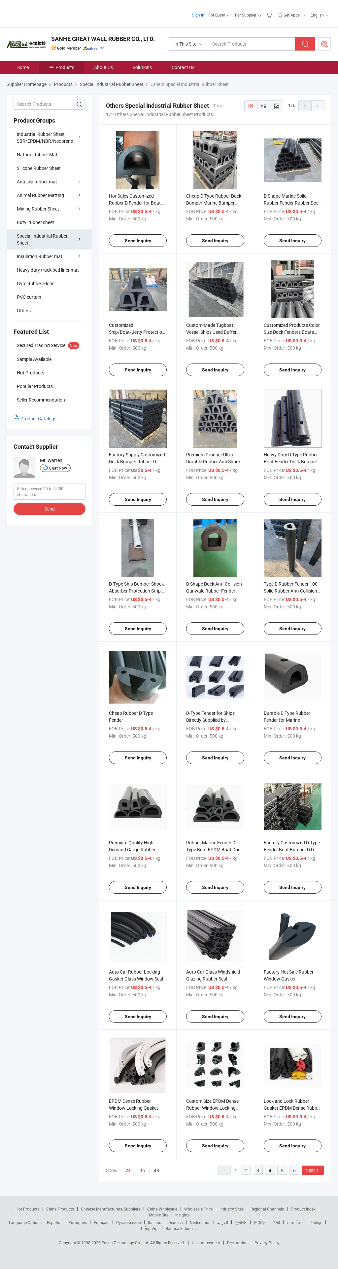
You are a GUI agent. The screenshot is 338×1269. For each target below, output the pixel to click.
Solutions (142, 67)
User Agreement (206, 1242)
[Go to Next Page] (318, 106)
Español (54, 1222)
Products (64, 67)
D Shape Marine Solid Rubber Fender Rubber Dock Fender (292, 203)
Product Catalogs (38, 418)
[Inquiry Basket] (269, 15)
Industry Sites (232, 1208)
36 (142, 1170)
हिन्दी (276, 1222)
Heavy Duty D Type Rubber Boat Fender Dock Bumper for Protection (291, 461)
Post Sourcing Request (324, 44)
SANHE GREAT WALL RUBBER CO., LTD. (103, 38)
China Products (60, 1208)
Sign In (198, 15)
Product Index (303, 1208)
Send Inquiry (138, 240)
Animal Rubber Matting (40, 195)
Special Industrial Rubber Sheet (42, 239)
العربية (222, 1222)
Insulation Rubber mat (39, 256)
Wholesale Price (198, 1208)
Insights (182, 1214)
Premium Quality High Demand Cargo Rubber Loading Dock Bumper (132, 849)
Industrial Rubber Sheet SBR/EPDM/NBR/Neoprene (45, 137)
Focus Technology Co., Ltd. (126, 1242)
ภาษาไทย (295, 1222)
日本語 (260, 1222)
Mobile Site (158, 1214)
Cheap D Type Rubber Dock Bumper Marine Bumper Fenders (213, 203)
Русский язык (128, 1222)
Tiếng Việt (149, 1228)
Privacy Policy (267, 1242)
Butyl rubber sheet (35, 222)
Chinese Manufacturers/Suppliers (110, 1208)
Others (24, 310)
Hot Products (27, 1208)
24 (128, 1170)
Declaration (237, 1242)
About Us (103, 67)
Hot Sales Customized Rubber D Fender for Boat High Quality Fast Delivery (135, 203)
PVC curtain (29, 297)
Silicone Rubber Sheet (39, 168)
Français (101, 1222)
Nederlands (200, 1222)
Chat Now (58, 468)
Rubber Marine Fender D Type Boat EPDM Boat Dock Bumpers (214, 849)
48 (156, 1170)
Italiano (154, 1222)
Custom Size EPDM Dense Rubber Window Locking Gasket (212, 1108)
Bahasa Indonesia (182, 1228)
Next (310, 1170)
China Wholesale (162, 1208)
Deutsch (175, 1222)
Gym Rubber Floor (35, 283)
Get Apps (292, 15)
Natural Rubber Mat (37, 154)
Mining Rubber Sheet (38, 209)
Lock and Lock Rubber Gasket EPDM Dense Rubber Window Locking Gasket (292, 1108)
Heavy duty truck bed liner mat (48, 270)
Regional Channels (267, 1208)
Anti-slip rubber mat (37, 181)
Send (50, 509)
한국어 (241, 1222)
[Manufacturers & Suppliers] (49, 13)
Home (23, 67)
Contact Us (183, 67)
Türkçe (316, 1222)
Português (77, 1222)
